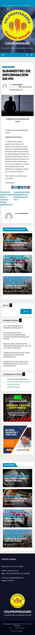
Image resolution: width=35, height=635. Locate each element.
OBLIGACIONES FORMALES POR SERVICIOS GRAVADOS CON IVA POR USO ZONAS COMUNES (17, 346)
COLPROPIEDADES (17, 43)
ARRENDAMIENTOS (19, 256)
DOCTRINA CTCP (9, 240)
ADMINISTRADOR (9, 256)
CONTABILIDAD (8, 280)
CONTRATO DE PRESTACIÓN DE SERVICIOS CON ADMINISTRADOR (19, 384)
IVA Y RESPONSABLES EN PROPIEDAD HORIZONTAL (16, 480)
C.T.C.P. (4, 66)
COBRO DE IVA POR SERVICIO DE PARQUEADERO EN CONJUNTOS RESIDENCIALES (15, 364)
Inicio (4, 5)
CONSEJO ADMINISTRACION (22, 258)
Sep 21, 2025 (10, 484)
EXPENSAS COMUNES (10, 261)
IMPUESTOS (25, 475)
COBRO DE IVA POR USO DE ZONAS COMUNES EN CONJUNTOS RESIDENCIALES (16, 355)
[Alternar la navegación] (31, 55)
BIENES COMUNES (9, 258)
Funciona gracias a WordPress (11, 624)
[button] (27, 55)
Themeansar (17, 625)
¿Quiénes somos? (12, 5)
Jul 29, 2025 (10, 504)
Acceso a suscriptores (25, 5)
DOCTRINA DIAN (17, 280)
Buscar (6, 305)
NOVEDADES (11, 66)
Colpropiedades (17, 84)
